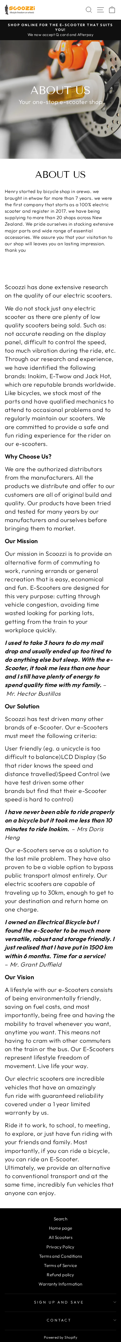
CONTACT (59, 1320)
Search (60, 1218)
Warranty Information (60, 1284)
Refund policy (60, 1274)
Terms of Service (60, 1265)
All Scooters (60, 1237)
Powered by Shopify (60, 1337)
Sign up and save (59, 1302)
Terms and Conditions (60, 1256)
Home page (60, 1228)
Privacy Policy (60, 1247)
